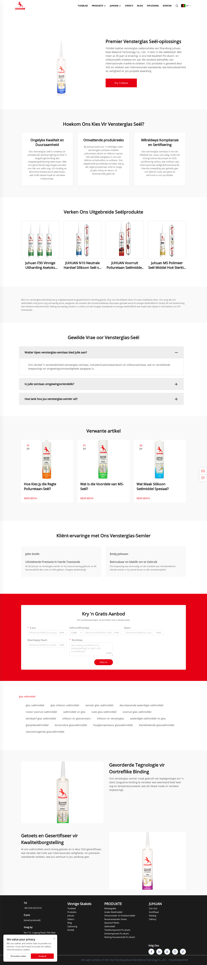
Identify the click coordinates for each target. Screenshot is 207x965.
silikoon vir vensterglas (110, 718)
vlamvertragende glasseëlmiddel (45, 731)
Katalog (152, 915)
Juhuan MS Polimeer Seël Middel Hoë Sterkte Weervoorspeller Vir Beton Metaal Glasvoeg (166, 265)
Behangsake (110, 908)
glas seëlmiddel (35, 705)
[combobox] (76, 632)
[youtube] (167, 952)
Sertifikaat (154, 912)
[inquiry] (203, 477)
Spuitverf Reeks (111, 922)
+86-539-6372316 (33, 908)
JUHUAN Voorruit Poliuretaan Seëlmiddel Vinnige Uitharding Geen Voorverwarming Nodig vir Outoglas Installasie (125, 265)
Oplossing (153, 5)
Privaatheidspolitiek (178, 959)
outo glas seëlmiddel (104, 712)
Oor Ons (153, 908)
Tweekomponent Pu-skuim (112, 929)
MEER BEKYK (30, 498)
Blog (140, 5)
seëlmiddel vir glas (74, 712)
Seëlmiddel (109, 926)
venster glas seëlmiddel (99, 705)
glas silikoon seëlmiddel (65, 705)
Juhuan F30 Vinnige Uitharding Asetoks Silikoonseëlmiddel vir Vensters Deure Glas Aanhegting (40, 265)
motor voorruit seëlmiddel (41, 712)
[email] (203, 471)
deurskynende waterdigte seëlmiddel (141, 705)
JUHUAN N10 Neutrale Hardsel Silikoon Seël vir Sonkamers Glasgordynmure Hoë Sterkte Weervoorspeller (82, 265)
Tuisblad (83, 5)
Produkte (98, 5)
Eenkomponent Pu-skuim (112, 933)
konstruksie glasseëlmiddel (71, 725)
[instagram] (175, 952)
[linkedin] (159, 952)
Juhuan (70, 915)
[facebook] (151, 952)
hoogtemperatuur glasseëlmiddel (113, 725)
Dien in (103, 662)
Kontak (167, 5)
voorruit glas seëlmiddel (137, 712)
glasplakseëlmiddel (37, 725)
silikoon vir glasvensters (76, 718)
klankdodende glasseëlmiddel (156, 725)
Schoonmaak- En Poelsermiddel (112, 915)
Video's (129, 5)
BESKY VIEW (40, 239)
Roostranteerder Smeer (112, 919)
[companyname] (20, 5)
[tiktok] (183, 952)
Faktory (152, 919)
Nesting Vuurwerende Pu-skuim (112, 937)
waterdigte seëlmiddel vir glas (148, 718)
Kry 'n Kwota (121, 82)
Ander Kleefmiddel (112, 912)
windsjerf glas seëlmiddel (41, 718)
